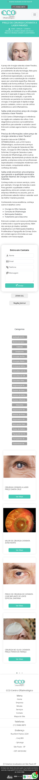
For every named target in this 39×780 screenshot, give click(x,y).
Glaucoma (19, 405)
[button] (17, 673)
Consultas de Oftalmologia (20, 376)
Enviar (20, 285)
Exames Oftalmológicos (20, 400)
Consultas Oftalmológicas (20, 381)
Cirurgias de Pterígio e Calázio (20, 356)
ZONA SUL (19, 296)
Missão (19, 706)
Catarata (19, 347)
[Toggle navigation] (35, 14)
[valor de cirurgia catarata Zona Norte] (19, 520)
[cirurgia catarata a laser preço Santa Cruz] (19, 466)
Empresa (19, 702)
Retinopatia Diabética (20, 424)
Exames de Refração (20, 395)
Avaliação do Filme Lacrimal (20, 337)
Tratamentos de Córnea (20, 444)
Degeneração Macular (20, 385)
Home (19, 699)
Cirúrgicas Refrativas (20, 366)
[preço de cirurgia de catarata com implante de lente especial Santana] (19, 573)
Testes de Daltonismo (20, 429)
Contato (19, 713)
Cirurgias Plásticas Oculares (20, 361)
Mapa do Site (19, 716)
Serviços (19, 709)
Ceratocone (19, 352)
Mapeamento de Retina (20, 410)
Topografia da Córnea (20, 434)
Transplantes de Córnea (20, 439)
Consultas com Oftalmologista (20, 371)
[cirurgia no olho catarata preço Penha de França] (19, 629)
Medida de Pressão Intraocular (20, 415)
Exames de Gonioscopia (20, 390)
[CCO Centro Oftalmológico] (8, 14)
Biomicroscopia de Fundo (20, 342)
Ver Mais (19, 496)
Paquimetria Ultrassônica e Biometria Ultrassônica (20, 419)
